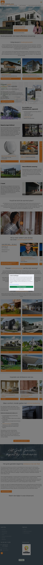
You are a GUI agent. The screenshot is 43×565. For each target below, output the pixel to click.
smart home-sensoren (6, 423)
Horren (3, 534)
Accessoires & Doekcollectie (6, 536)
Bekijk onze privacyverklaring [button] (14, 284)
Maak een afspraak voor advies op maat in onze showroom (9, 263)
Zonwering (3, 529)
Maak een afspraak (6, 491)
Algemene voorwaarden (27, 531)
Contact (24, 529)
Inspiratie (3, 537)
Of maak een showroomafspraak (19, 32)
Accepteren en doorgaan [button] (21, 286)
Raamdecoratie (4, 531)
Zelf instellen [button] (21, 289)
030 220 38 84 (4, 251)
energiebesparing (27, 116)
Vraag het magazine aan (7, 101)
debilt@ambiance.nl (5, 249)
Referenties (4, 539)
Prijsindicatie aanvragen (20, 30)
